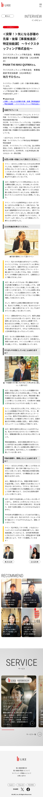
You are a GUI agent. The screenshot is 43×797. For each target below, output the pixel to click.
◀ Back (7, 16)
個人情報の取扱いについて (21, 771)
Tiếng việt (21, 785)
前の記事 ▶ (35, 562)
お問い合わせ (21, 776)
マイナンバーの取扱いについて (21, 773)
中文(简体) (31, 785)
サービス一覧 (31, 734)
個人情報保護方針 (21, 768)
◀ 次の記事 (8, 562)
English (11, 785)
